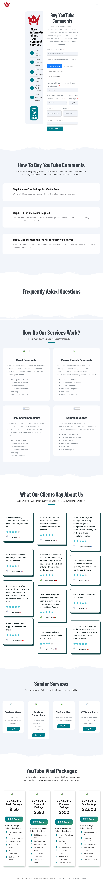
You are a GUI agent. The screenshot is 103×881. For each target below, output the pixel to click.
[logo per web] (7, 1)
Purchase (55, 128)
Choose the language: (73, 97)
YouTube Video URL (54, 49)
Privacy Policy (62, 878)
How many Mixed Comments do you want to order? (61, 84)
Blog (69, 878)
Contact (83, 878)
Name (49, 108)
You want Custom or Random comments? (55, 97)
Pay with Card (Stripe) (55, 120)
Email (65, 108)
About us (76, 878)
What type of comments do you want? (62, 59)
